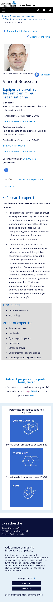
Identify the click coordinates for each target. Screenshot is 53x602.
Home (5, 16)
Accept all (26, 588)
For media (45, 74)
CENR (31, 395)
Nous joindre (26, 382)
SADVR (34, 391)
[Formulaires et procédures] (26, 461)
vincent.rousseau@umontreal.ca (19, 121)
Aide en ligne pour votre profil (25, 379)
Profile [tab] (8, 179)
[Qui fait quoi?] (26, 428)
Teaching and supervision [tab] (30, 179)
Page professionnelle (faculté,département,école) (6, 170)
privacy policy (19, 594)
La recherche (26, 5)
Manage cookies (26, 578)
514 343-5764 (30, 158)
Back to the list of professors (22, 30)
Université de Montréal (8, 4)
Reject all (26, 583)
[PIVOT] (26, 493)
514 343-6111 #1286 (14, 145)
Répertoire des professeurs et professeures (25, 19)
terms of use (36, 594)
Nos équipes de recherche (22, 16)
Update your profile (40, 36)
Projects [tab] (9, 186)
